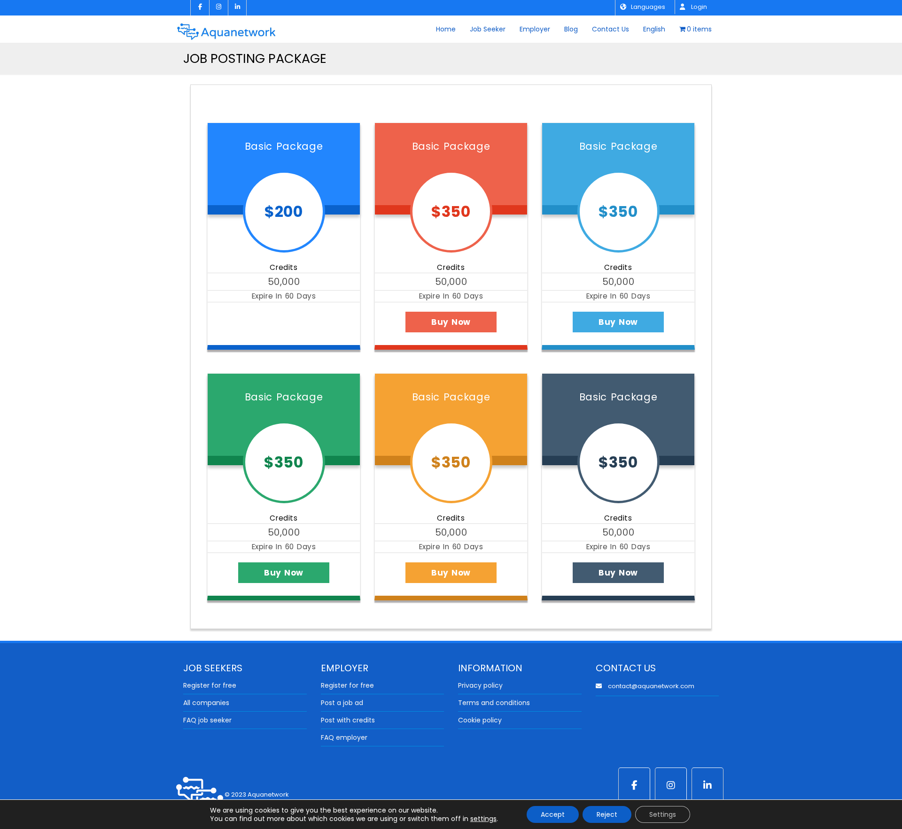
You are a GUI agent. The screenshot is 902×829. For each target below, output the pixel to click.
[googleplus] (671, 785)
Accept (553, 814)
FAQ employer (344, 737)
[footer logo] (199, 794)
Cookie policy (480, 720)
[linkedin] (237, 7)
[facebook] (199, 7)
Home (446, 29)
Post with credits (348, 720)
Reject (607, 814)
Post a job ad (342, 702)
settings (483, 818)
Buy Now (283, 322)
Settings (662, 814)
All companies (206, 702)
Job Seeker (487, 29)
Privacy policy (480, 685)
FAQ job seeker (207, 720)
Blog (571, 29)
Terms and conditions (494, 702)
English (654, 29)
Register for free (209, 685)
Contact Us (610, 29)
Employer (535, 29)
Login (698, 6)
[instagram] (218, 7)
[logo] (226, 28)
